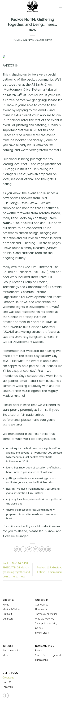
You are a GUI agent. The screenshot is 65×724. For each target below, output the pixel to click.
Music (6, 655)
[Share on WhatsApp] (17, 549)
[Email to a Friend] (35, 549)
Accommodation (11, 651)
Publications (41, 660)
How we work (42, 609)
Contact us (8, 678)
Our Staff (7, 614)
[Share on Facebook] (23, 549)
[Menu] (55, 6)
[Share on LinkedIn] (48, 549)
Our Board (8, 619)
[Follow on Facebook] (6, 695)
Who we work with (45, 619)
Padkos (38, 651)
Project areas (42, 633)
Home (6, 605)
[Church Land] (32, 6)
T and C (7, 682)
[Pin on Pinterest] (42, 549)
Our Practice (41, 605)
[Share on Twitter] (29, 549)
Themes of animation (46, 614)
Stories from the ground (48, 655)
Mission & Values (11, 609)
